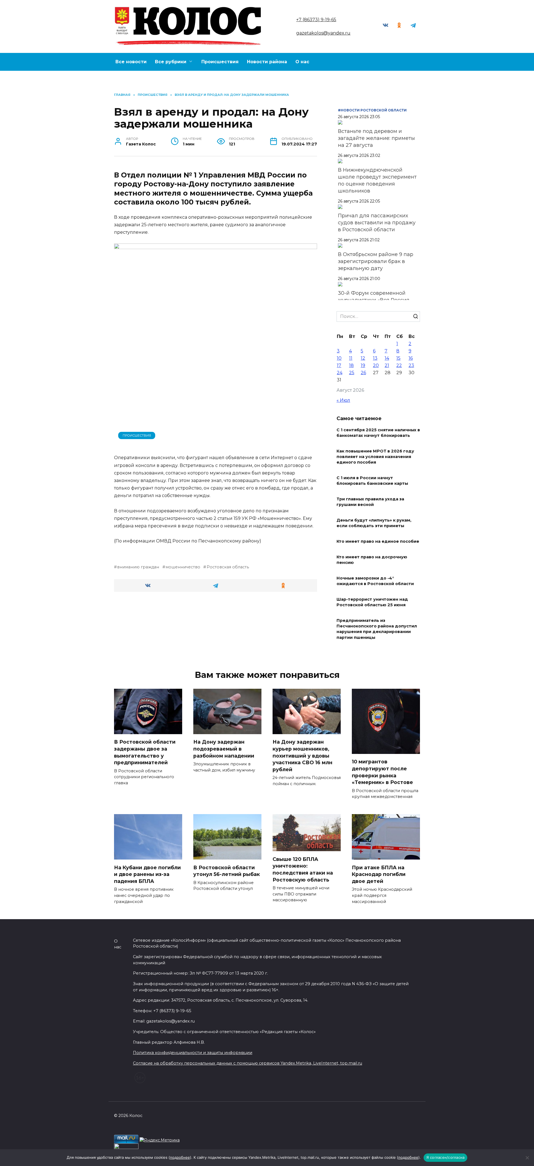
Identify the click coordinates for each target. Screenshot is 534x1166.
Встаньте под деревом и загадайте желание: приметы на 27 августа (376, 138)
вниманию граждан (138, 566)
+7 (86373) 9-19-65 (316, 19)
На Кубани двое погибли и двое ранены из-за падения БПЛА (147, 874)
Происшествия (220, 61)
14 (387, 358)
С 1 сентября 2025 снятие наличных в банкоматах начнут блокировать (378, 432)
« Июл (343, 400)
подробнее (180, 1157)
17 (339, 365)
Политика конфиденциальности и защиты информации (192, 1052)
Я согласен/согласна (445, 1157)
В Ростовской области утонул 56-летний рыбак (226, 870)
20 (376, 365)
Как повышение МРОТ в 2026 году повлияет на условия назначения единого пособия (375, 457)
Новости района (267, 61)
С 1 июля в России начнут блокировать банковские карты (372, 480)
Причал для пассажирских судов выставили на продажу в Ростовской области (377, 223)
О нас (302, 61)
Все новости (131, 61)
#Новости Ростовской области (372, 110)
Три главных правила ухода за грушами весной (370, 501)
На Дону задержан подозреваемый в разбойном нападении (223, 748)
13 (375, 358)
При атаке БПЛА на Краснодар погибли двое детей (379, 874)
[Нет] (527, 1157)
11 (350, 358)
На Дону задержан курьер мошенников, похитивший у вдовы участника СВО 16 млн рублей (302, 755)
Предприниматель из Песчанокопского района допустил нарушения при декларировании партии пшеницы (377, 629)
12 (363, 358)
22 (399, 365)
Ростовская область (228, 566)
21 (387, 365)
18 (351, 365)
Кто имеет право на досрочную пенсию (372, 559)
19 (363, 365)
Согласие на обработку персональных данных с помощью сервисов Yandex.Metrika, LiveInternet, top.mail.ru (247, 1063)
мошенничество (182, 566)
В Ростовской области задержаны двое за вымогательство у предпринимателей (144, 752)
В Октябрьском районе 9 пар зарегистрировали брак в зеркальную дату (375, 261)
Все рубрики (170, 61)
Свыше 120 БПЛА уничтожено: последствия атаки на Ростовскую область (303, 869)
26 (363, 372)
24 (339, 372)
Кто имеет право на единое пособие (378, 541)
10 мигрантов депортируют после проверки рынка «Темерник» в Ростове (383, 772)
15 (398, 358)
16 (411, 358)
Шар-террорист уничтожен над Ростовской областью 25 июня (372, 602)
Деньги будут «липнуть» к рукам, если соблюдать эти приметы (374, 523)
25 (351, 372)
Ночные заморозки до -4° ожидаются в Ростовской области (375, 581)
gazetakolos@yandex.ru (323, 33)
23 (411, 365)
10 (339, 358)
